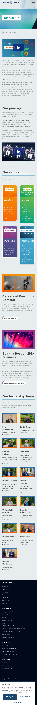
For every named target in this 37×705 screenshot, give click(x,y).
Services (4, 595)
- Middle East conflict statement (12, 626)
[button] (18, 47)
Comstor (5, 592)
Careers (4, 617)
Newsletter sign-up (8, 668)
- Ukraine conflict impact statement (13, 629)
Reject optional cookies (25, 697)
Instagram (5, 666)
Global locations (7, 620)
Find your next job (10, 318)
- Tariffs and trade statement (11, 631)
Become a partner (8, 651)
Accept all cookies (9, 697)
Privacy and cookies (14, 679)
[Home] (10, 2)
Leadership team (7, 615)
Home (5, 32)
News (4, 623)
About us (5, 597)
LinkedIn (5, 663)
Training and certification (10, 654)
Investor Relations (8, 637)
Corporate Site (6, 634)
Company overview (8, 612)
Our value (5, 586)
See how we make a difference (14, 383)
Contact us (5, 600)
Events (4, 603)
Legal (4, 679)
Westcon (5, 589)
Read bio (6, 434)
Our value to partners (9, 648)
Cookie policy (23, 691)
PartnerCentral (7, 646)
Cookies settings (17, 702)
